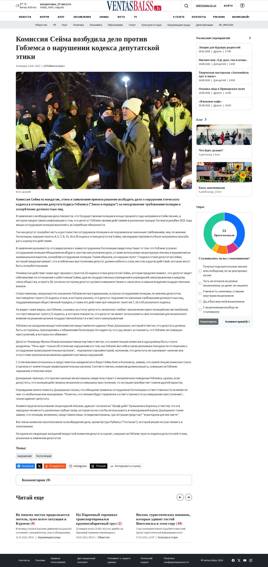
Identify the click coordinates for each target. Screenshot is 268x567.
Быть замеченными (212, 187)
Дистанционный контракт (86, 560)
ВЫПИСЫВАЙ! (240, 17)
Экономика (96, 25)
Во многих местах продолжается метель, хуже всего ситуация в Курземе (42, 519)
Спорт (132, 25)
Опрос (200, 207)
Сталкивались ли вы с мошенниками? (224, 258)
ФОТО (121, 17)
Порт (64, 25)
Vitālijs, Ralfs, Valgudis (52, 7)
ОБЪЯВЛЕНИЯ (82, 17)
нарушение (24, 456)
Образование (115, 25)
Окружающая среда (178, 25)
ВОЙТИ (228, 6)
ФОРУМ (44, 17)
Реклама (40, 560)
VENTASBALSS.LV (206, 6)
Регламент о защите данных (119, 560)
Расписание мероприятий (213, 38)
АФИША (104, 17)
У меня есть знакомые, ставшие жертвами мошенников (223, 293)
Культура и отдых (152, 25)
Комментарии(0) (236, 322)
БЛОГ (61, 17)
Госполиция (43, 456)
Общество (41, 25)
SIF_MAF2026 (226, 25)
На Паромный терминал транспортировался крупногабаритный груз (99, 519)
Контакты (24, 560)
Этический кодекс (146, 560)
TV (135, 17)
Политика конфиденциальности (176, 560)
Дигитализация (204, 25)
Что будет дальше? (211, 150)
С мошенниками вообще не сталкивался (220, 309)
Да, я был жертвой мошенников (223, 302)
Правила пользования (58, 560)
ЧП (54, 25)
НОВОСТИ (25, 17)
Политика (78, 25)
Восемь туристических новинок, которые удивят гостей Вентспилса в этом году (163, 519)
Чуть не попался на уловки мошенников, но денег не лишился (225, 283)
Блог (199, 119)
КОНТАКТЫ (199, 17)
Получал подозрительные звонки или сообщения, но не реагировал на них (225, 271)
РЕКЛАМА (219, 17)
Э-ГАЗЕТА (178, 17)
